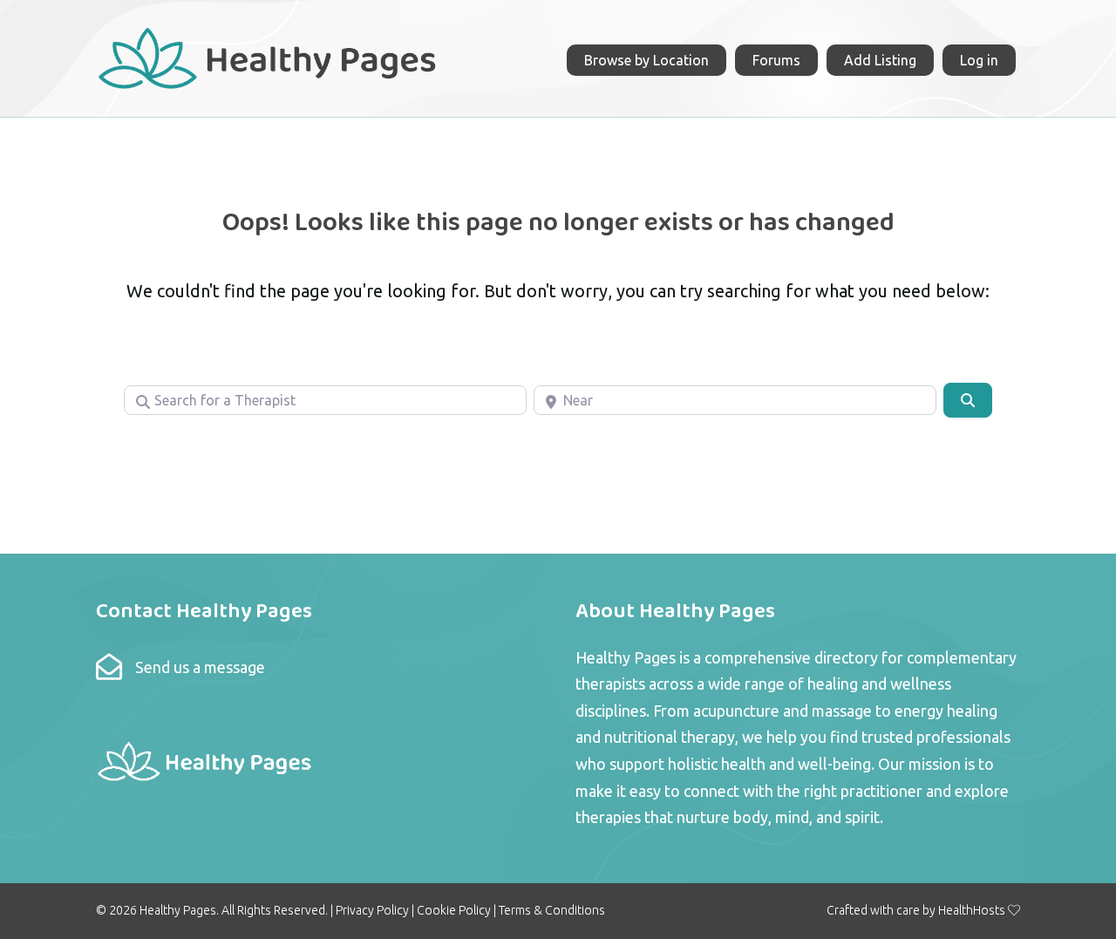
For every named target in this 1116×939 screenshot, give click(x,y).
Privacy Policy (372, 910)
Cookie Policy (454, 910)
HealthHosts (971, 910)
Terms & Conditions (552, 910)
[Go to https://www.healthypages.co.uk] (268, 56)
